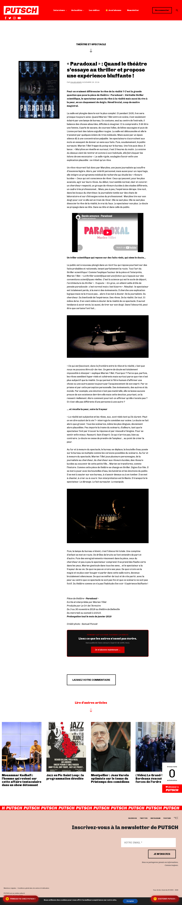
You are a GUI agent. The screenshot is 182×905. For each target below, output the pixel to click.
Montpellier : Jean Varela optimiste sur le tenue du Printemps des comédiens (110, 778)
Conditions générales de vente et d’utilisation (33, 888)
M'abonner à (172, 787)
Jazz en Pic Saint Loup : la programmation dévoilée (65, 776)
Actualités (76, 10)
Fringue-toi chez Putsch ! (21, 899)
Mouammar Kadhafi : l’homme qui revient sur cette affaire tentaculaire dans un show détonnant (21, 780)
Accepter (130, 901)
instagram (155, 818)
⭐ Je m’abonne (113, 10)
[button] (177, 10)
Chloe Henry (76, 82)
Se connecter (162, 10)
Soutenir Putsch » (165, 899)
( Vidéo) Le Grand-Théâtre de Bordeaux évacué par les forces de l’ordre (157, 778)
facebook (132, 818)
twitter (143, 818)
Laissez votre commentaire (91, 679)
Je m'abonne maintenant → (108, 650)
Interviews (59, 10)
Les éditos (94, 10)
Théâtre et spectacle (91, 44)
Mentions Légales (10, 888)
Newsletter (133, 10)
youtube (167, 818)
